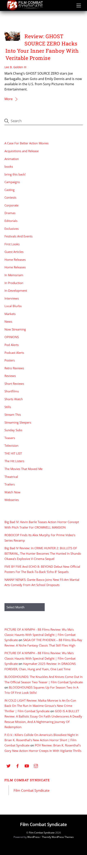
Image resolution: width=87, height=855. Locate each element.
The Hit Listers (14, 461)
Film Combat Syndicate (27, 780)
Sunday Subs (13, 430)
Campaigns (12, 182)
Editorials (10, 221)
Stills (7, 407)
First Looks (12, 244)
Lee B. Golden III (15, 67)
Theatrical (11, 477)
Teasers (9, 438)
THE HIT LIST (13, 453)
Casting (9, 190)
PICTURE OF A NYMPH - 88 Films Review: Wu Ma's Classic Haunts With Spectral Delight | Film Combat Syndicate (39, 634)
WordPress (33, 837)
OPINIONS (11, 337)
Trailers (9, 484)
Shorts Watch (13, 399)
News (8, 321)
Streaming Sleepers (17, 422)
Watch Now (12, 492)
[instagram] (36, 766)
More (8, 99)
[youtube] (27, 766)
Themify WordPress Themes (58, 837)
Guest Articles (13, 252)
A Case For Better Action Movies (26, 143)
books (8, 166)
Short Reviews (14, 384)
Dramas (9, 213)
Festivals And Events (18, 236)
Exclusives (11, 229)
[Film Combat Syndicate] (24, 9)
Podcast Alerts (14, 353)
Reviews (10, 376)
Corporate (11, 205)
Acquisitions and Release (21, 151)
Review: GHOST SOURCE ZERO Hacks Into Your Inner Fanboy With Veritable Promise (42, 47)
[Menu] (79, 5)
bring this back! (15, 174)
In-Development (15, 290)
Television (11, 445)
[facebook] (18, 766)
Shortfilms (11, 391)
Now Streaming (15, 329)
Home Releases (15, 260)
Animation (11, 159)
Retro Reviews (14, 368)
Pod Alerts (11, 345)
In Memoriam (13, 275)
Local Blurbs (13, 306)
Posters (9, 360)
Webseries (11, 500)
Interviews (11, 298)
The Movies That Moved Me (23, 469)
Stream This (12, 415)
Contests (10, 197)
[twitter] (8, 766)
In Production (13, 283)
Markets (10, 314)
